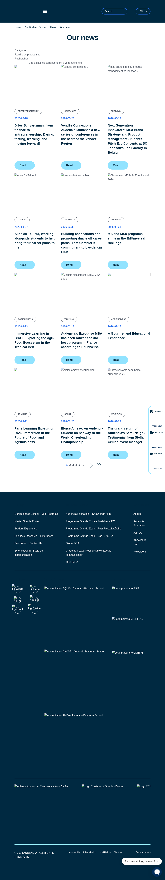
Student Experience (26, 528)
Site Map (118, 852)
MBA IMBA (72, 562)
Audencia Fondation (77, 514)
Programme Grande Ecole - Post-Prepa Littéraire (93, 528)
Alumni (137, 514)
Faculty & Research (26, 536)
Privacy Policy (89, 852)
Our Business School (35, 27)
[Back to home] (27, 11)
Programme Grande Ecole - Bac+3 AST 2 (89, 536)
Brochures (20, 543)
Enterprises (46, 536)
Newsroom (139, 551)
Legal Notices (105, 852)
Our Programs (50, 514)
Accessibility (74, 852)
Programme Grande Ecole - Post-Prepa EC (90, 521)
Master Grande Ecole (27, 521)
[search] (114, 11)
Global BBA (72, 543)
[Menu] (45, 11)
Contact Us (35, 543)
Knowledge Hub (101, 514)
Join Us (137, 532)
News (53, 27)
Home (18, 27)
